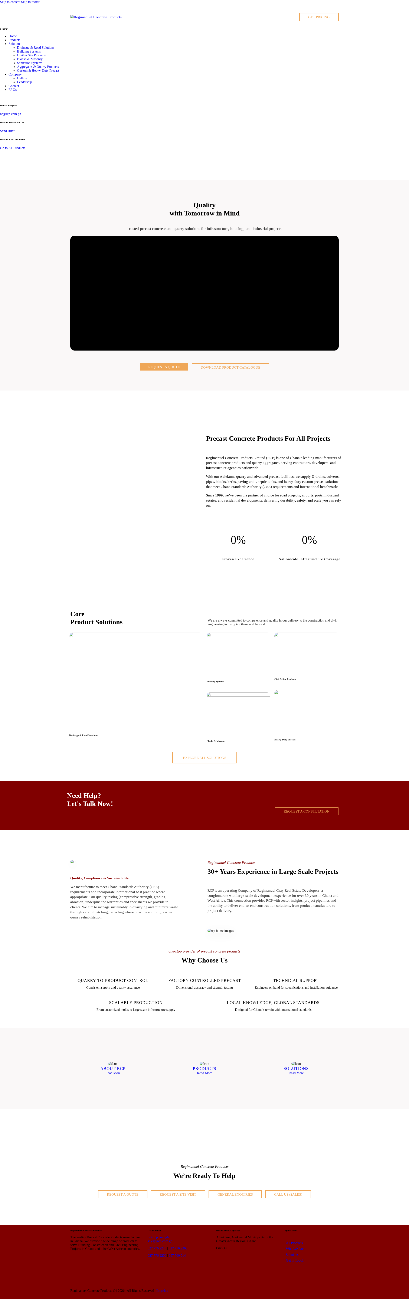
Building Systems (215, 681)
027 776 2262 (178, 1248)
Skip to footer (30, 2)
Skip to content (10, 2)
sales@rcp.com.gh (160, 1241)
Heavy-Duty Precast (284, 739)
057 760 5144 (178, 1255)
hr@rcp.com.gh (10, 114)
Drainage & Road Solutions (83, 735)
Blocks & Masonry (216, 741)
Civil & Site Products (285, 679)
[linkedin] (2, 97)
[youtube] (16, 97)
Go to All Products (12, 148)
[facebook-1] (7, 97)
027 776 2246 (157, 1248)
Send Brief (7, 131)
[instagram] (12, 97)
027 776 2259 (157, 1255)
